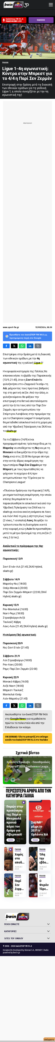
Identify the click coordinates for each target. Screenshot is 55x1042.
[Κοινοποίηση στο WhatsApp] (22, 346)
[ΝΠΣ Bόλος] (25, 13)
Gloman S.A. (29, 950)
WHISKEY (38, 950)
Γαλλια (5, 62)
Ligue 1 (38, 362)
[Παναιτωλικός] (53, 13)
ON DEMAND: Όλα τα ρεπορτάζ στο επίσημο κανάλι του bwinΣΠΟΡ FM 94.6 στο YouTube (26, 738)
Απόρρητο (49, 1039)
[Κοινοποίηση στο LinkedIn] (30, 346)
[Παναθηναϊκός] (47, 13)
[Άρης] (8, 13)
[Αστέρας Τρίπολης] (14, 13)
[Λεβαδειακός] (31, 13)
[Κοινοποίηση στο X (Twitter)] (14, 346)
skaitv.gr (11, 430)
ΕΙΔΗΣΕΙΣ (41, 20)
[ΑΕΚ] (3, 13)
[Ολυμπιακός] (36, 13)
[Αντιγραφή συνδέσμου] (38, 346)
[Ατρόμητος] (19, 13)
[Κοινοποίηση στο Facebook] (6, 346)
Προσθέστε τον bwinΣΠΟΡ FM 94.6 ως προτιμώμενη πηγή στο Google (28, 336)
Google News (18, 718)
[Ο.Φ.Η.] (42, 13)
